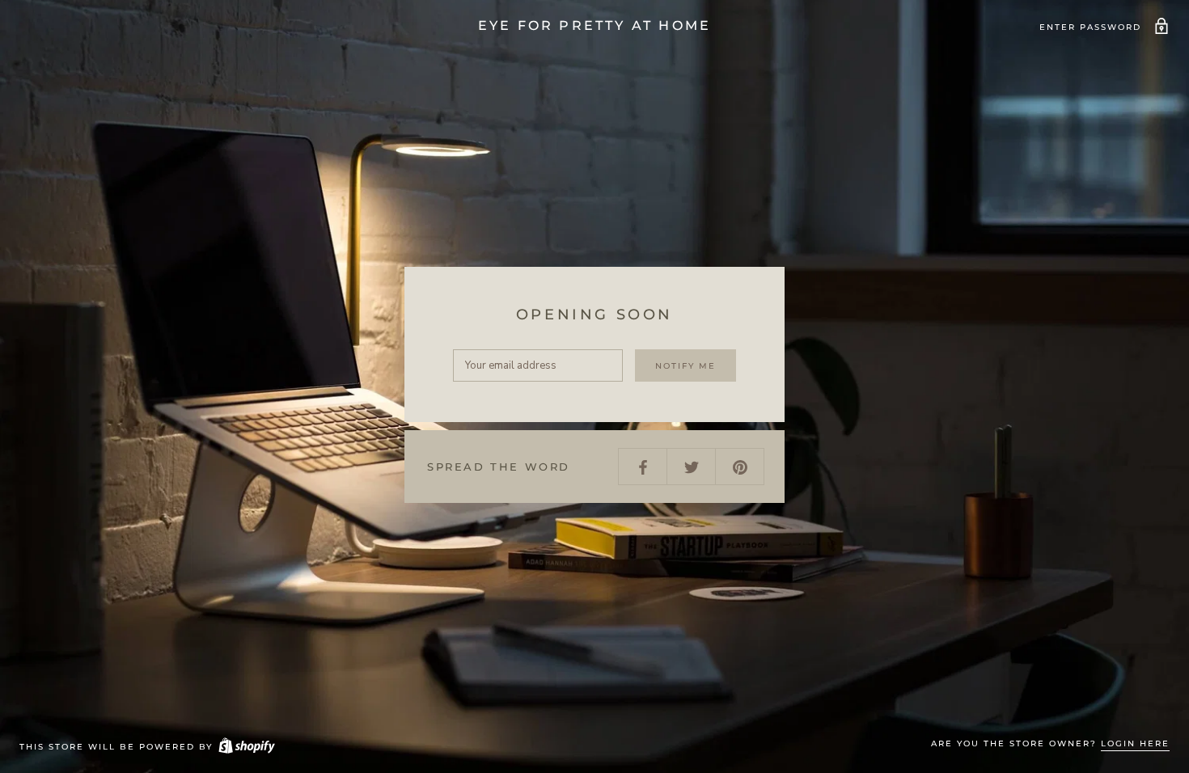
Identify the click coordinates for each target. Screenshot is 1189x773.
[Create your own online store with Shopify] (246, 746)
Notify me (685, 366)
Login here (1135, 743)
